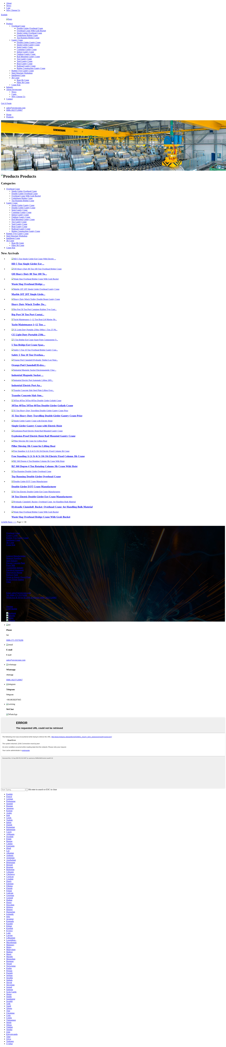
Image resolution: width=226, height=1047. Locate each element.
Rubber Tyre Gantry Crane (23, 71)
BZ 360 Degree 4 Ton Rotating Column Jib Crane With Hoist (44, 466)
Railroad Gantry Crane (26, 66)
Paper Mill (10, 565)
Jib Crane (15, 78)
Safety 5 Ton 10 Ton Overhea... (28, 355)
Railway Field (12, 575)
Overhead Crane (18, 26)
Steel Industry (12, 561)
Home (8, 114)
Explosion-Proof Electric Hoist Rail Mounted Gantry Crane (43, 436)
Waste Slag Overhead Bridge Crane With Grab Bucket (41, 517)
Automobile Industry (14, 568)
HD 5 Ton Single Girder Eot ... (28, 263)
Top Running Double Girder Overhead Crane (36, 476)
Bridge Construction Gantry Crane (31, 68)
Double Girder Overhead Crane (30, 28)
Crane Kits (16, 85)
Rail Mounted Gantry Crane (28, 56)
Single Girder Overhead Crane (29, 33)
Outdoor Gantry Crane (26, 54)
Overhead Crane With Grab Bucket (31, 31)
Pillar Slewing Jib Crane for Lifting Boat (33, 446)
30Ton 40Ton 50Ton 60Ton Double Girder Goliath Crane (42, 405)
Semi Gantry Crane (25, 47)
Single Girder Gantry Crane (28, 45)
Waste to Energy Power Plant (18, 577)
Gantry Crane (17, 40)
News (8, 5)
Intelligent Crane (18, 75)
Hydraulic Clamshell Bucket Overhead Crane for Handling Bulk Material (52, 506)
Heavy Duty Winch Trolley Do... (29, 304)
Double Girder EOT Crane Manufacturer (34, 486)
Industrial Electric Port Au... (27, 385)
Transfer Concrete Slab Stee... (27, 395)
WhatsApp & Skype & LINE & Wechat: (31, 597)
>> (15, 522)
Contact (9, 99)
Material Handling (13, 558)
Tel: (16, 595)
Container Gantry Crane (27, 49)
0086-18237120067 (14, 110)
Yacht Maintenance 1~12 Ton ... (29, 324)
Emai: (18, 593)
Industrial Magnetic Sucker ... (27, 375)
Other (8, 582)
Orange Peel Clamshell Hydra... (29, 365)
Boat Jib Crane (23, 80)
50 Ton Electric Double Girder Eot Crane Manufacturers (42, 496)
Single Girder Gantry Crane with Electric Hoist (37, 425)
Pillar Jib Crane (23, 82)
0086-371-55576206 (14, 640)
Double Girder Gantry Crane (29, 42)
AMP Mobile (11, 609)
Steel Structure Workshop (22, 73)
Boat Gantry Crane (24, 63)
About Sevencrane (14, 89)
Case (8, 8)
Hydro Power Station (15, 579)
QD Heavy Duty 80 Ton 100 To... (29, 274)
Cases (14, 94)
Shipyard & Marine (14, 572)
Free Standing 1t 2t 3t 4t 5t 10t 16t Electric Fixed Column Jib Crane (48, 456)
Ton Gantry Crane (24, 59)
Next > (10, 522)
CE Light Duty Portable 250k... (28, 334)
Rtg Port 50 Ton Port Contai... (28, 314)
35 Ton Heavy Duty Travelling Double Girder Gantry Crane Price (47, 415)
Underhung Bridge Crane (27, 35)
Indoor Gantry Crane (25, 52)
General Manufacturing (16, 556)
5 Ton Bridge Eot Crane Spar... (28, 344)
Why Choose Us (13, 10)
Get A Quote (6, 103)
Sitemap (9, 606)
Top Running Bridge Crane (28, 38)
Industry (9, 87)
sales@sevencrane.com (15, 108)
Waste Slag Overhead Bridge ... (28, 284)
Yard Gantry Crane (24, 61)
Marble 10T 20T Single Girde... (28, 294)
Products (9, 117)
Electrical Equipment (15, 570)
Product (9, 23)
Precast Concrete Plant (15, 563)
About (9, 3)
